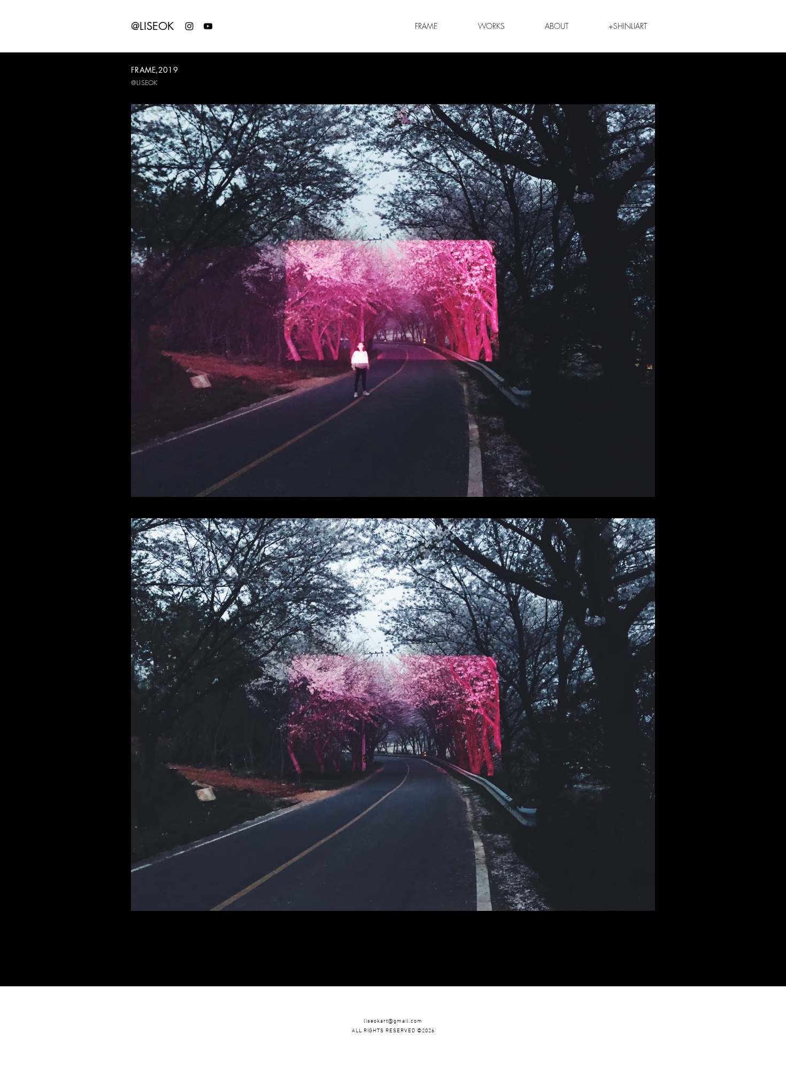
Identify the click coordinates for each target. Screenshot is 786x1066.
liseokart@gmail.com (393, 1021)
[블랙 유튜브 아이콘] (208, 26)
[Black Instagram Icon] (189, 26)
